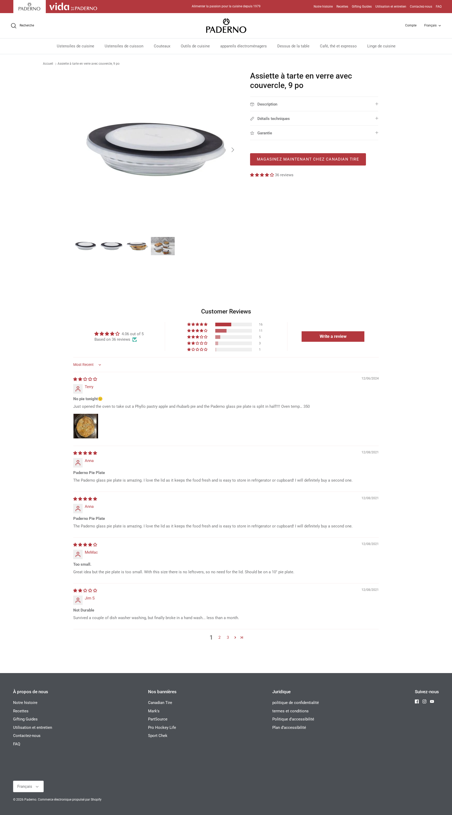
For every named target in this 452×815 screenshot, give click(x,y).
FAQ (439, 6)
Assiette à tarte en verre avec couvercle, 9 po (89, 63)
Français (430, 25)
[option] (156, 149)
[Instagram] (424, 701)
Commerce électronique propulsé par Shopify (69, 799)
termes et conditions (290, 711)
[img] (85, 379)
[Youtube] (432, 701)
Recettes (342, 6)
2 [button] (219, 637)
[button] (262, 175)
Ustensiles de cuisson (124, 46)
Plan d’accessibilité (289, 727)
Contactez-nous (421, 6)
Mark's (154, 711)
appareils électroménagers (243, 46)
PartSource (157, 719)
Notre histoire (323, 6)
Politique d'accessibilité (293, 719)
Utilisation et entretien (390, 6)
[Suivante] (233, 150)
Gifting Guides (362, 6)
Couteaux (162, 46)
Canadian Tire (160, 702)
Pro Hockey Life (162, 727)
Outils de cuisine (195, 46)
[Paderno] (226, 25)
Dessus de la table (293, 46)
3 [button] (228, 637)
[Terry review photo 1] (85, 426)
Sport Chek (157, 735)
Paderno (30, 799)
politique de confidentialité (295, 702)
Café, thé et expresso (338, 46)
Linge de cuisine (381, 46)
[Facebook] (417, 701)
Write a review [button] (333, 336)
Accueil (48, 63)
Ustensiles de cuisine (75, 46)
